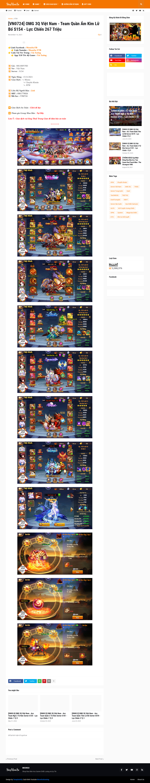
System (120, 213)
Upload (36, 10)
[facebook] (133, 11)
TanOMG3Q (114, 195)
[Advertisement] (125, 238)
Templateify (17, 779)
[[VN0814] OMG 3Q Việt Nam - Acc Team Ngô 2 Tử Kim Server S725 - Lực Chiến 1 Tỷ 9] (23, 703)
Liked (27, 10)
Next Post (99, 759)
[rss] (143, 11)
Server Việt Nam (116, 187)
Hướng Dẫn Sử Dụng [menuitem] (71, 4)
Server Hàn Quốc (116, 204)
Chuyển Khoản (122, 182)
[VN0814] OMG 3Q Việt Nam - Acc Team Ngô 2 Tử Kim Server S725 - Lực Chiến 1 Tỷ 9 (23, 715)
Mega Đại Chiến (131, 213)
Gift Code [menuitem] (87, 4)
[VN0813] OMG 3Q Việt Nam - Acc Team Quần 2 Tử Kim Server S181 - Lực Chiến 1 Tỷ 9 (53, 715)
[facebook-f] (122, 770)
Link (33, 90)
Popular (19, 10)
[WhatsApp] (40, 681)
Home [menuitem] (27, 4)
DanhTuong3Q (115, 200)
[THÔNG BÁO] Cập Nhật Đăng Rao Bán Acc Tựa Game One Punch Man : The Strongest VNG (131, 161)
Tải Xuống (36, 53)
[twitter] (136, 11)
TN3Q (136, 187)
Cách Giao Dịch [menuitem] (51, 4)
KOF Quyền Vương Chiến (126, 208)
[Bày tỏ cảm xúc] (24, 42)
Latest (10, 10)
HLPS (112, 208)
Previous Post (12, 759)
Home (10, 18)
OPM (112, 213)
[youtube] (140, 11)
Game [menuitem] (37, 4)
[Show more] (54, 681)
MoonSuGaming (43, 779)
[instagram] (137, 770)
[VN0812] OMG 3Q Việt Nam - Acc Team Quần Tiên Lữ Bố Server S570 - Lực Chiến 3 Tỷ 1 (86, 715)
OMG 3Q (128, 187)
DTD (112, 217)
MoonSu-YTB (34, 50)
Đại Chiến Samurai (132, 204)
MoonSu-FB (31, 47)
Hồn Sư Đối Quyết (123, 217)
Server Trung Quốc (117, 191)
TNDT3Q (125, 195)
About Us (140, 779)
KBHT (126, 200)
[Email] (49, 681)
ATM (15, 18)
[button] (141, 4)
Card (128, 191)
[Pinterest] (44, 681)
